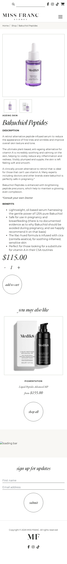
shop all (33, 412)
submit (33, 503)
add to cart (12, 285)
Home (5, 25)
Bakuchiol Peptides (28, 25)
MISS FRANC (33, 530)
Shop (14, 25)
